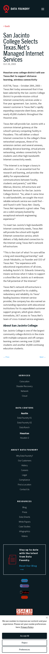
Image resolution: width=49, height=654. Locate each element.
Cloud (24, 395)
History (25, 465)
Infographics (24, 531)
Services (24, 375)
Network (24, 391)
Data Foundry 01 (24, 417)
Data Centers (24, 407)
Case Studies (24, 526)
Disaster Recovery (24, 386)
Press (24, 512)
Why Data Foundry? (24, 455)
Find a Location (24, 484)
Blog (24, 507)
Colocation (24, 381)
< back (6, 26)
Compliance (24, 479)
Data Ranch (24, 427)
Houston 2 (24, 437)
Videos (24, 536)
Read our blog (28, 565)
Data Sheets (24, 516)
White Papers (24, 521)
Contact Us (24, 489)
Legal (24, 475)
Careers (24, 470)
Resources (24, 501)
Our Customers (24, 460)
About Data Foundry (24, 449)
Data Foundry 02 (24, 422)
